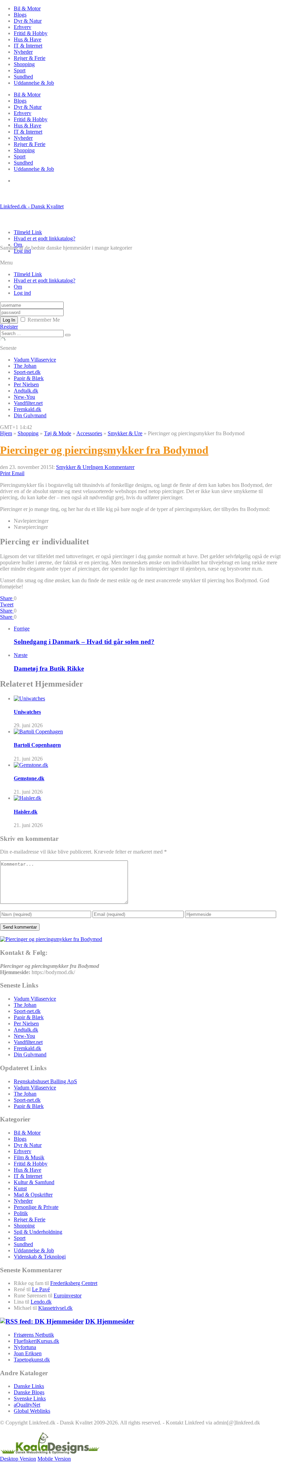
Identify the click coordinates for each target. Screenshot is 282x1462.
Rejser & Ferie (29, 58)
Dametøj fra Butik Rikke (49, 668)
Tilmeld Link (28, 232)
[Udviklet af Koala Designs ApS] (50, 1452)
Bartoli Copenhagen (37, 745)
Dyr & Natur (28, 21)
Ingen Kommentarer (112, 467)
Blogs (20, 15)
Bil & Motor (27, 8)
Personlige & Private (36, 1207)
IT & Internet (28, 46)
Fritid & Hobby (30, 33)
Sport (19, 70)
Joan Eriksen (28, 1353)
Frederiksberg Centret (73, 1283)
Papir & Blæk (29, 378)
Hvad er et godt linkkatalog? (44, 238)
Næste (21, 655)
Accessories (89, 433)
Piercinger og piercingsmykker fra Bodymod (104, 450)
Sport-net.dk (27, 372)
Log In (9, 320)
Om (18, 245)
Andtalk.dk (26, 391)
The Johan (25, 366)
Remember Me (44, 320)
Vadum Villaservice (35, 360)
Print (5, 473)
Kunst (20, 1188)
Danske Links (29, 1386)
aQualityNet (27, 1405)
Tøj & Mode (57, 433)
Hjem (6, 433)
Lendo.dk (41, 1302)
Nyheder (23, 52)
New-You (24, 397)
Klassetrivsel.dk (55, 1308)
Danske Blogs (29, 1392)
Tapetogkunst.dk (32, 1359)
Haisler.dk (25, 812)
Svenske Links (30, 1398)
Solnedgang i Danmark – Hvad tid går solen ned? (84, 641)
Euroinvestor (68, 1295)
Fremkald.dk (27, 409)
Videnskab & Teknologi (40, 1257)
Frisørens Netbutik (34, 1335)
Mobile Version (54, 1459)
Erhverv (22, 27)
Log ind (22, 251)
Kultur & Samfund (34, 1182)
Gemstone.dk (29, 778)
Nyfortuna (25, 1347)
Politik (21, 1213)
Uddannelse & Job (34, 83)
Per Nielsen (26, 384)
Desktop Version (18, 1459)
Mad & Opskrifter (33, 1195)
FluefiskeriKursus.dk (36, 1341)
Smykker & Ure (125, 433)
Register (9, 327)
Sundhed (23, 77)
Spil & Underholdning (38, 1232)
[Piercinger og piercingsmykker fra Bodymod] (51, 939)
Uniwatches (27, 712)
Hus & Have (27, 39)
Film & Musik (29, 1157)
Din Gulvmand (30, 415)
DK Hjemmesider (109, 1321)
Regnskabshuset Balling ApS (45, 1081)
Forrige (22, 628)
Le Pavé (41, 1289)
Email (18, 473)
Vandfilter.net (28, 403)
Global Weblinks (32, 1411)
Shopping (24, 64)
